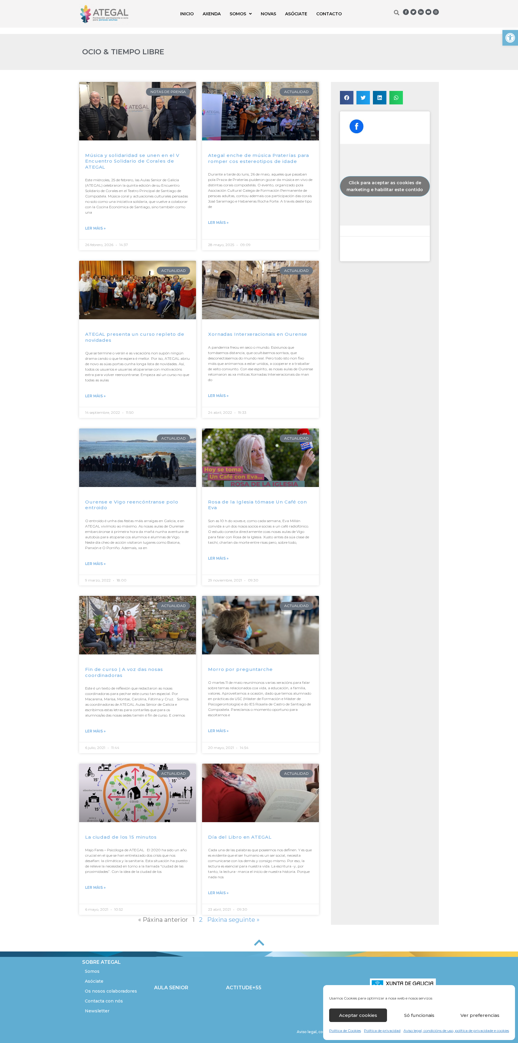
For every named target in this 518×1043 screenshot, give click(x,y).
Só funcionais (419, 1015)
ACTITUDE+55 (243, 987)
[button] (510, 38)
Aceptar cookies (358, 1015)
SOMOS (238, 14)
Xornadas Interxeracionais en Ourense (257, 334)
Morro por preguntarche (240, 669)
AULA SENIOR (171, 987)
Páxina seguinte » (233, 919)
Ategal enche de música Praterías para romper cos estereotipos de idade (258, 158)
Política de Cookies (345, 1030)
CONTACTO (329, 14)
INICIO (187, 14)
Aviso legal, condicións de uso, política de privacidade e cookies (456, 1030)
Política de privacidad (382, 1030)
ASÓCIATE (296, 14)
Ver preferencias (479, 1015)
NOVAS (268, 14)
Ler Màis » (95, 228)
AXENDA (212, 14)
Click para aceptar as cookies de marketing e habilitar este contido (385, 186)
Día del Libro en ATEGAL (240, 837)
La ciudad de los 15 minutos (121, 837)
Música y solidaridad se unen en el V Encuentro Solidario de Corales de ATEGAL (132, 161)
